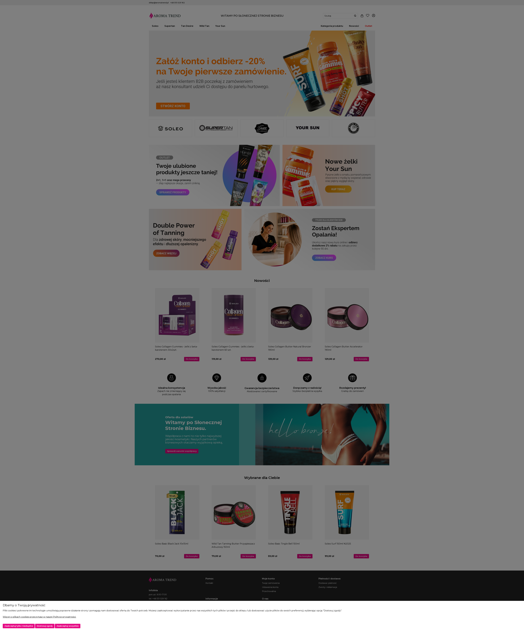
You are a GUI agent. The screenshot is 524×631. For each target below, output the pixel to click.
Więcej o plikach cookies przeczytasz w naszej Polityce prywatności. (39, 617)
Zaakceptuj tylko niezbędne (19, 626)
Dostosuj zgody (45, 626)
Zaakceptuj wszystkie (68, 626)
